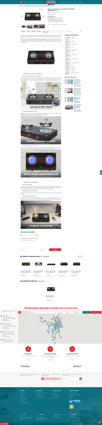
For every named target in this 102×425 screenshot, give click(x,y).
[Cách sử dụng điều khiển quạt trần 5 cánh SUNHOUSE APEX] (69, 107)
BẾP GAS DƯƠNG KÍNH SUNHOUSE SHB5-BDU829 (63, 272)
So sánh (50, 24)
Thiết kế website (36, 423)
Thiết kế (28, 31)
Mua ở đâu (56, 24)
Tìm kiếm (87, 312)
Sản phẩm (31, 2)
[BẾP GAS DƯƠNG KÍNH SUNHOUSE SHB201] (51, 264)
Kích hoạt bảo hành (63, 24)
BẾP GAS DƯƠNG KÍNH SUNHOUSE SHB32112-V (26, 272)
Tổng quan (23, 31)
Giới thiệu (26, 2)
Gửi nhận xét (55, 249)
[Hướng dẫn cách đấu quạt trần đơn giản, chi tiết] (69, 99)
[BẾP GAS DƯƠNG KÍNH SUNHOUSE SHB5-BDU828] (76, 264)
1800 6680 (44, 419)
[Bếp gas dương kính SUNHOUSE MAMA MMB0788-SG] (51, 289)
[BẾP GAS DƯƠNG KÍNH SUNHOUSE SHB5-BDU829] (64, 264)
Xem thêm (28, 359)
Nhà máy (66, 2)
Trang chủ (21, 2)
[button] (22, 16)
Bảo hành (41, 2)
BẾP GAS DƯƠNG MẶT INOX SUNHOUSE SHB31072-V (38, 272)
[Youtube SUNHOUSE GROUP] (101, 174)
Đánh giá (39, 31)
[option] (33, 16)
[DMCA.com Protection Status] (71, 409)
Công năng (34, 31)
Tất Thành (42, 423)
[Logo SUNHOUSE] (51, 4)
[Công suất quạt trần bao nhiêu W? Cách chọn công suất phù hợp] (69, 81)
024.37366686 (44, 418)
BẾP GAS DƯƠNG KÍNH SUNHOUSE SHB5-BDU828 (76, 272)
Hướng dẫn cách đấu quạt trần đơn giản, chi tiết (77, 98)
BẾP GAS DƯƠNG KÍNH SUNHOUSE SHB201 (51, 272)
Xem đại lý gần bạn (96, 312)
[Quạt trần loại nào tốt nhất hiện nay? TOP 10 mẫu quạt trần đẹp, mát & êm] (69, 90)
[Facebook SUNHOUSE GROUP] (101, 172)
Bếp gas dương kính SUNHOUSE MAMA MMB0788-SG (50, 296)
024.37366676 (38, 418)
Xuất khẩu (36, 2)
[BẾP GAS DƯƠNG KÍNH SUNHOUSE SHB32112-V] (26, 264)
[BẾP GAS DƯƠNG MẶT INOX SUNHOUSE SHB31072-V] (38, 264)
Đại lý (70, 2)
